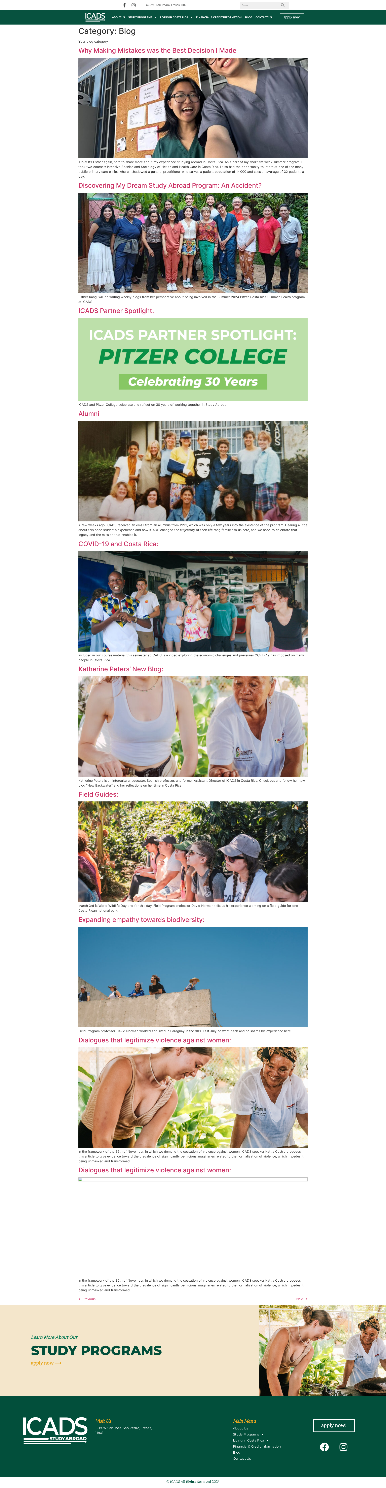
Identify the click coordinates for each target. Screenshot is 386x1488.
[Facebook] (324, 1447)
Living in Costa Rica (174, 17)
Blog (248, 17)
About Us (118, 17)
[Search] (282, 5)
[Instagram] (133, 5)
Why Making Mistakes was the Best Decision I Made (157, 50)
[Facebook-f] (124, 5)
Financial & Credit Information (219, 17)
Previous (86, 1299)
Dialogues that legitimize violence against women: (154, 1040)
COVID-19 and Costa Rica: (118, 544)
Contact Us (264, 17)
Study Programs (140, 17)
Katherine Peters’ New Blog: (120, 669)
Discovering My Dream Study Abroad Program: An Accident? (170, 185)
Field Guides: (98, 794)
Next (302, 1299)
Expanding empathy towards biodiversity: (141, 920)
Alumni (88, 414)
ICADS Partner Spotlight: (116, 311)
